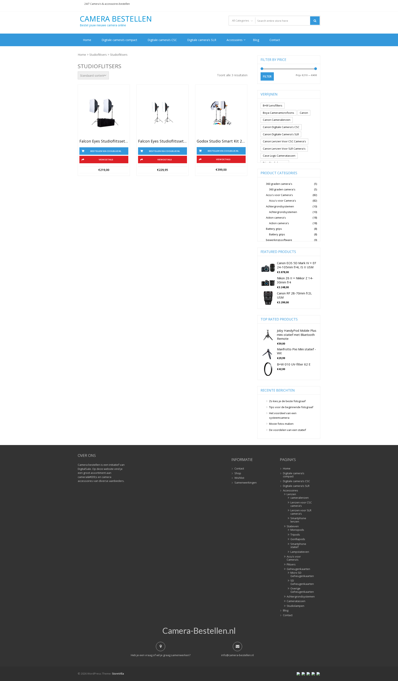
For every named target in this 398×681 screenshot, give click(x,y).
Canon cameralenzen (276, 120)
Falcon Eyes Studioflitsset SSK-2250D (162, 141)
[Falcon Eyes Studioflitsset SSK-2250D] (162, 112)
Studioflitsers (98, 55)
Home (87, 40)
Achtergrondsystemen (280, 206)
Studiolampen (295, 606)
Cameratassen (296, 601)
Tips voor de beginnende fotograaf (291, 407)
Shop (237, 473)
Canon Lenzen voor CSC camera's (284, 141)
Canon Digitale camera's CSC (281, 127)
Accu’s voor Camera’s (294, 558)
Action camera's (276, 217)
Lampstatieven (299, 552)
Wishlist (239, 478)
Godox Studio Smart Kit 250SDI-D (221, 141)
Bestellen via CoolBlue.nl (105, 151)
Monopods (297, 530)
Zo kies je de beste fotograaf (287, 401)
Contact (274, 40)
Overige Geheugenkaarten (301, 590)
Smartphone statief (298, 545)
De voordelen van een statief (287, 430)
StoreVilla (118, 673)
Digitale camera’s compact (119, 40)
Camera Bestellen (116, 19)
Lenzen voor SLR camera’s (300, 512)
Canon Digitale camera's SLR (281, 134)
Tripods (295, 534)
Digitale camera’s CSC (162, 40)
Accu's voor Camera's (279, 195)
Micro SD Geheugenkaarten (301, 574)
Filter (267, 76)
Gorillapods (297, 539)
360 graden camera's (279, 184)
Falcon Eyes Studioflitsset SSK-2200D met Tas (103, 141)
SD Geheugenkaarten (301, 582)
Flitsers (291, 564)
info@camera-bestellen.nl (237, 655)
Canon (304, 113)
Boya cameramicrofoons (278, 113)
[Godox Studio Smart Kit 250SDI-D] (221, 112)
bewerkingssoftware (279, 240)
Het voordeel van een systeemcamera (282, 415)
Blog (256, 40)
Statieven (293, 526)
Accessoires (235, 40)
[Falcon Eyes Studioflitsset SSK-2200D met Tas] (103, 112)
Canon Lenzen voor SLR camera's (284, 148)
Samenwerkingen (245, 482)
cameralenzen (299, 498)
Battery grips (274, 229)
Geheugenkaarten (298, 569)
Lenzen (291, 494)
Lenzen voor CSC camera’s (301, 504)
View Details (106, 159)
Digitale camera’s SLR (201, 40)
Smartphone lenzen (298, 520)
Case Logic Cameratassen (279, 155)
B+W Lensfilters (272, 105)
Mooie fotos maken (281, 424)
